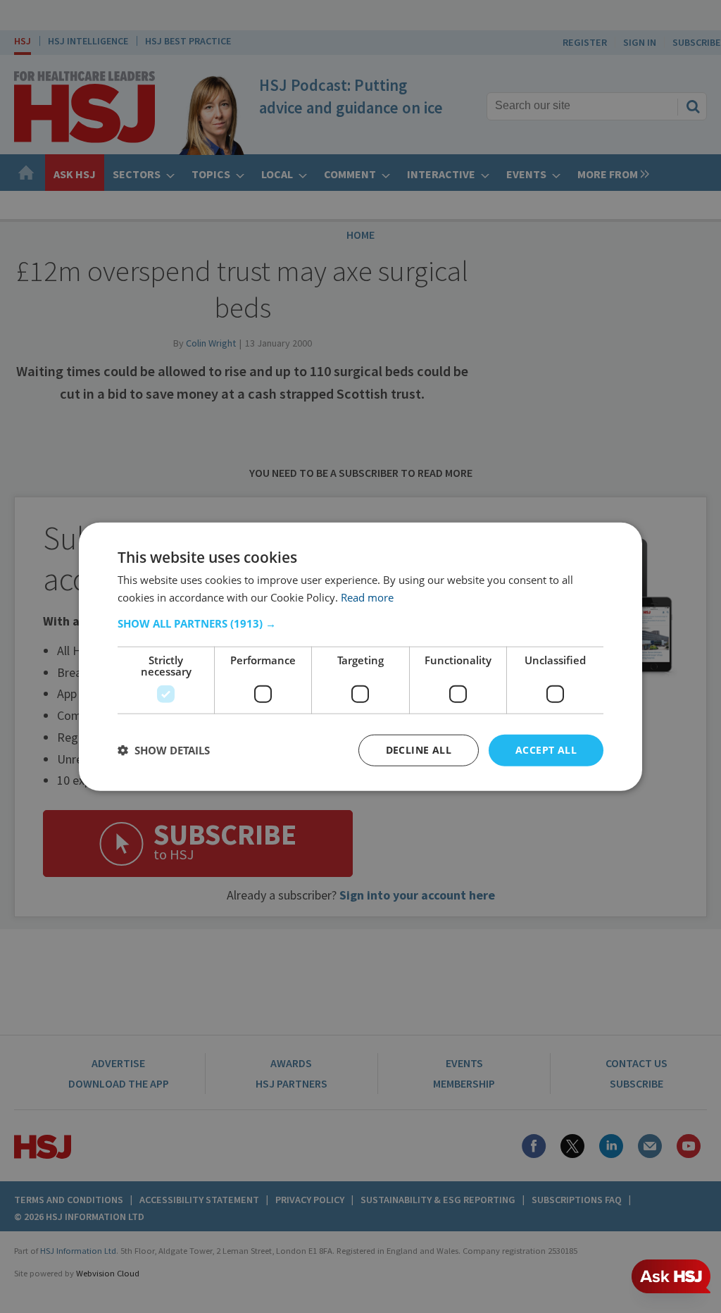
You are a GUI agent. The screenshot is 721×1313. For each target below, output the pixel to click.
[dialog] (360, 657)
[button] (360, 623)
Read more (367, 597)
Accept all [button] (546, 750)
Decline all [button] (418, 750)
